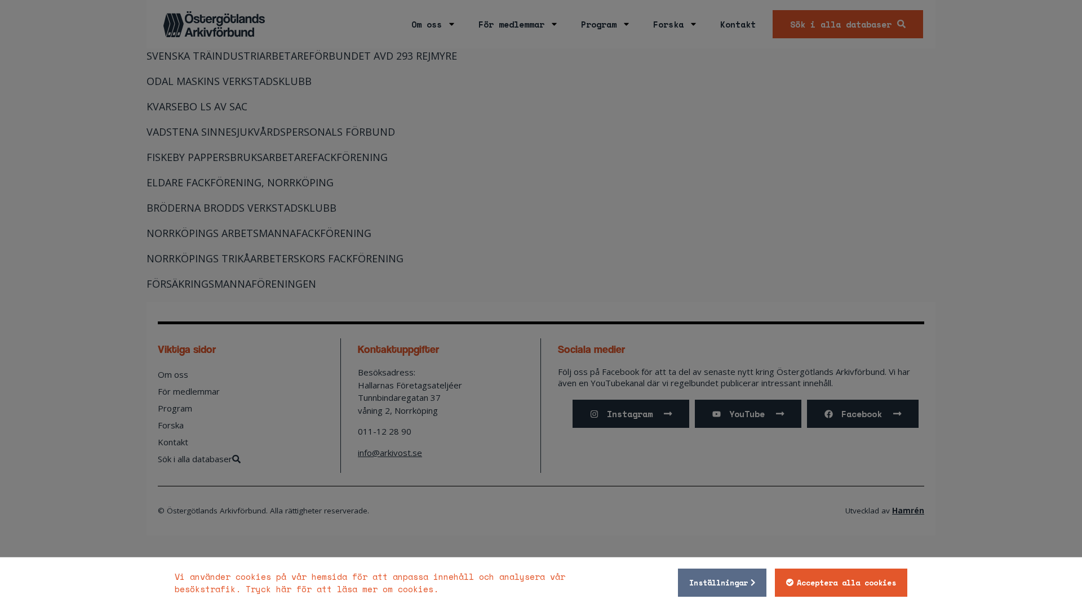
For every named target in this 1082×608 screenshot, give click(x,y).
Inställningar (718, 582)
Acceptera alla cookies (846, 582)
